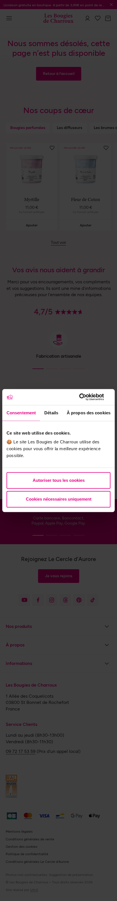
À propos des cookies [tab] (88, 412)
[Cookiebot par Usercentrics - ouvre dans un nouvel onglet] (85, 397)
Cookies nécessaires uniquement (58, 499)
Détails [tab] (51, 412)
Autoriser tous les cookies (59, 480)
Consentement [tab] (21, 412)
